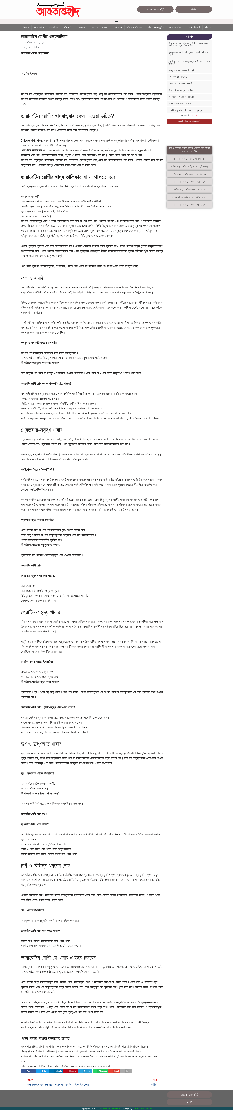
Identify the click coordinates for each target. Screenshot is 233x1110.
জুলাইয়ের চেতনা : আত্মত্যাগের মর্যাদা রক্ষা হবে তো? (188, 53)
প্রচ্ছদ (25, 27)
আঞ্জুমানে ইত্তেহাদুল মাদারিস (181, 83)
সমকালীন (53, 27)
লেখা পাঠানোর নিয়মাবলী (189, 121)
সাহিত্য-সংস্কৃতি (156, 27)
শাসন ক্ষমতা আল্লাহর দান (180, 103)
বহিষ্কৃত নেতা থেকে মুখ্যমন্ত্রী (181, 70)
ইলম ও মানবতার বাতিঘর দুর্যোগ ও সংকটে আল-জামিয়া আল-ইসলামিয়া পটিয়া (188, 44)
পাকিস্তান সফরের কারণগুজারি (181, 96)
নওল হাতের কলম (100, 27)
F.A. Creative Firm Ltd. (143, 1109)
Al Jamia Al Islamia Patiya (111, 1109)
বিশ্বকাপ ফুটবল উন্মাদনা (178, 76)
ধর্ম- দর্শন (67, 27)
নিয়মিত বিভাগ (193, 27)
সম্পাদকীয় (39, 27)
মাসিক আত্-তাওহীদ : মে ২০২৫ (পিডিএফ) (189, 158)
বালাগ (193, 9)
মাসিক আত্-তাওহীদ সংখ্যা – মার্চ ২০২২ (189, 204)
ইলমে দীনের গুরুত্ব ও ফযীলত (181, 90)
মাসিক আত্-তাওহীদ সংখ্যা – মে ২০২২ (189, 189)
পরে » (194, 115)
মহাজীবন (82, 27)
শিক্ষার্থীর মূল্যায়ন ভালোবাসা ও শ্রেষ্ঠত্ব (185, 110)
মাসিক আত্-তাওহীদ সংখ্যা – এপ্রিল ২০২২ (189, 197)
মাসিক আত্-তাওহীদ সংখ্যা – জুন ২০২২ (189, 181)
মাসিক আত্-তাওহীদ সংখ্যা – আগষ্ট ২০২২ (189, 174)
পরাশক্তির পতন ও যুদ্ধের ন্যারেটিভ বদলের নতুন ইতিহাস (189, 62)
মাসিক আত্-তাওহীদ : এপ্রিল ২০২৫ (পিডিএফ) (189, 166)
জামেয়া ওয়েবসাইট (155, 9)
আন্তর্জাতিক (175, 27)
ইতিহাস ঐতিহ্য (134, 27)
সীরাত (208, 27)
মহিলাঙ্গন (118, 27)
